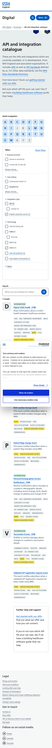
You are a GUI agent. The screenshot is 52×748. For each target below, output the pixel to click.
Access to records (37, 425)
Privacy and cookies (9, 681)
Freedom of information (11, 692)
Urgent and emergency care (25, 325)
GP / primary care (21, 329)
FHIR (15, 318)
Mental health (35, 329)
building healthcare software (28, 92)
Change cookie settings (11, 702)
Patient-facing (25, 421)
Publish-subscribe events (24, 340)
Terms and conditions (10, 685)
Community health (21, 548)
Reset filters (40, 150)
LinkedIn (10, 738)
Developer (17, 27)
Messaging (18, 429)
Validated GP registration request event (31, 573)
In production (19, 304)
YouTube (10, 743)
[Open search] (32, 17)
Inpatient (26, 332)
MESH (46, 318)
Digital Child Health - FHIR (25, 307)
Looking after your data (11, 688)
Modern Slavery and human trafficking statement (21, 695)
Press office (6, 715)
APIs (13, 67)
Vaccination (35, 555)
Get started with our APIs (29, 616)
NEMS (34, 332)
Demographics (19, 432)
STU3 (39, 332)
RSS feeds (6, 722)
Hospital (17, 332)
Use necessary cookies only (26, 400)
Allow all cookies (26, 393)
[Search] (44, 292)
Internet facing (20, 336)
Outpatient (18, 552)
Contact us (6, 712)
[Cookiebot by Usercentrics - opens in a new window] (38, 344)
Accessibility (6, 698)
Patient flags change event (25, 443)
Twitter (9, 734)
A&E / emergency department (30, 318)
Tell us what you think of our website (16, 719)
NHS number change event (25, 408)
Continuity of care (21, 322)
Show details (39, 385)
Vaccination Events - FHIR (24, 534)
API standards (33, 67)
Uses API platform (21, 425)
